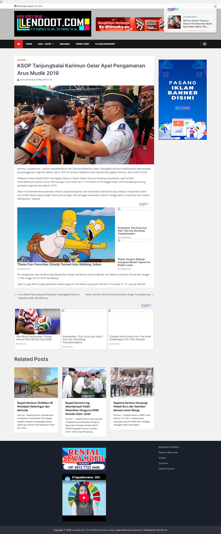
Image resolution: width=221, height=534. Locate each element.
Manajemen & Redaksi (169, 447)
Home (29, 44)
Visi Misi (162, 457)
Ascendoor (136, 530)
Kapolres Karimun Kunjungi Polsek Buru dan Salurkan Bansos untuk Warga (130, 406)
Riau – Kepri (44, 44)
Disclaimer (163, 463)
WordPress (161, 530)
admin (22, 79)
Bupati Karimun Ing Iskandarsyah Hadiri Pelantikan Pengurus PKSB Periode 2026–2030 (82, 408)
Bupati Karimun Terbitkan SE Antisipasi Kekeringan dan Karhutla (35, 406)
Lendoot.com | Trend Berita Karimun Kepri (93, 530)
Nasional (65, 44)
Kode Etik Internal (166, 468)
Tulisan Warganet (105, 44)
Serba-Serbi (82, 44)
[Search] (204, 44)
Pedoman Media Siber (168, 452)
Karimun (21, 60)
